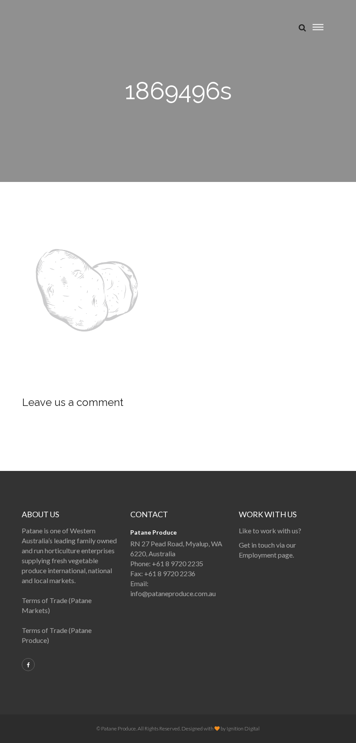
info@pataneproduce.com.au (173, 593)
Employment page (266, 555)
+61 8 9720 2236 (169, 573)
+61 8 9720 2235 (177, 563)
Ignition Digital (243, 728)
